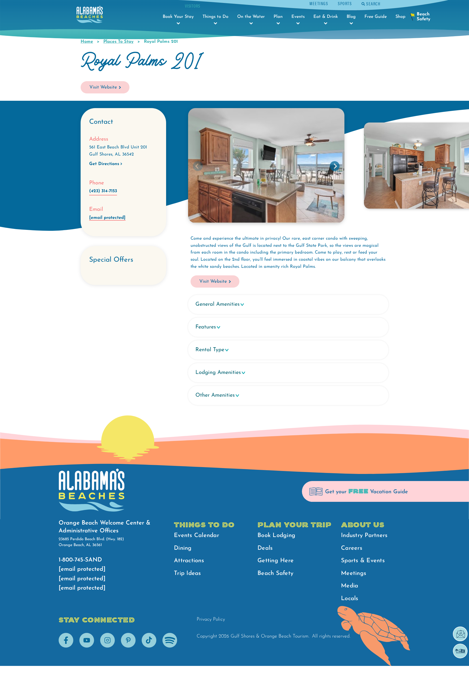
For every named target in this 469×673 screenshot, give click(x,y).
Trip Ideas (187, 573)
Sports (345, 3)
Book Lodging (276, 535)
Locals (349, 599)
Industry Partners (364, 535)
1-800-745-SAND (80, 560)
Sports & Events (363, 561)
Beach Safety (275, 573)
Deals (265, 548)
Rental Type (209, 350)
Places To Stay (118, 42)
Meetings (318, 3)
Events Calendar (196, 535)
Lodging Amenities (218, 372)
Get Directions (104, 164)
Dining (183, 548)
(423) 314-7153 (103, 191)
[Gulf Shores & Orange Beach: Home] (89, 16)
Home (87, 42)
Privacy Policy (211, 619)
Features (205, 327)
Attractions (189, 561)
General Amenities (217, 304)
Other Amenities (215, 395)
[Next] (335, 166)
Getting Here (275, 561)
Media (349, 586)
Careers (351, 548)
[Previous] (198, 166)
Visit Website (103, 87)
